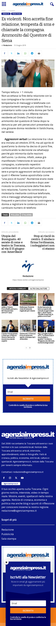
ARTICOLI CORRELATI (17, 288)
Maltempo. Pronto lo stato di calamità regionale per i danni (27, 309)
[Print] (39, 53)
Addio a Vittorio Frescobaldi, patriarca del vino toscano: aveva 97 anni (9, 310)
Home (3, 11)
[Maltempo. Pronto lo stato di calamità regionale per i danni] (28, 299)
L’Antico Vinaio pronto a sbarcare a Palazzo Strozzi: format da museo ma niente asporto (9, 337)
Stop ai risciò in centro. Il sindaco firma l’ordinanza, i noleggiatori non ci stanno (42, 242)
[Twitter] (11, 53)
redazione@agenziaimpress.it (28, 471)
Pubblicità (7, 534)
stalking (27, 214)
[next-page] (29, 347)
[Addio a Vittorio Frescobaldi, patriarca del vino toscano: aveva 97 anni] (9, 299)
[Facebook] (4, 53)
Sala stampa (8, 538)
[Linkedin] (18, 53)
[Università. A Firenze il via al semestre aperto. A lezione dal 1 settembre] (28, 326)
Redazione (7, 45)
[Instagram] (11, 478)
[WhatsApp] (25, 53)
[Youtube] (22, 478)
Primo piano (16, 14)
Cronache (6, 14)
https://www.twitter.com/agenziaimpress (28, 280)
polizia (15, 214)
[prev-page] (26, 347)
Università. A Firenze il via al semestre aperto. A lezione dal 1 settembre (28, 336)
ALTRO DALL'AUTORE (38, 288)
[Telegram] (32, 53)
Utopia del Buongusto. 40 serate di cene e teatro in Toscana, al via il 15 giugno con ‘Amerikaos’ (13, 243)
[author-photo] (28, 266)
